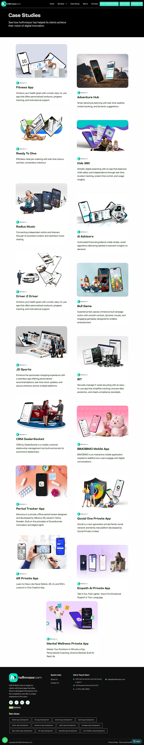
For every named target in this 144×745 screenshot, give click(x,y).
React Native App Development (22, 731)
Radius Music (25, 226)
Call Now (124, 4)
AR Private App (27, 578)
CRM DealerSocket (30, 439)
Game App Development (86, 720)
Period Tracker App (30, 508)
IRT (79, 379)
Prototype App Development (91, 725)
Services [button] (61, 4)
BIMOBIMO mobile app (93, 449)
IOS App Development (41, 720)
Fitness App (24, 87)
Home (52, 4)
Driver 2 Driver (27, 296)
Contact (94, 4)
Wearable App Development (68, 731)
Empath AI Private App (93, 588)
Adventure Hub (88, 97)
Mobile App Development (20, 720)
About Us (54, 679)
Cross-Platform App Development (94, 731)
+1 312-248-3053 (83, 689)
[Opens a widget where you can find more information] (136, 741)
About (85, 4)
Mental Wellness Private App (68, 643)
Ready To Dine (26, 153)
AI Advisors (85, 236)
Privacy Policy (113, 742)
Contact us (137, 4)
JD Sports (23, 369)
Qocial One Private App (94, 518)
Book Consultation (109, 4)
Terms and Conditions (126, 742)
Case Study (74, 4)
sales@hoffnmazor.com (116, 679)
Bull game (84, 306)
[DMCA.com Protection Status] (15, 708)
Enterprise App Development (43, 725)
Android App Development (63, 720)
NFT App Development (45, 731)
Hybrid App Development (67, 725)
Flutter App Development (20, 725)
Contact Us (55, 683)
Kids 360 (83, 163)
